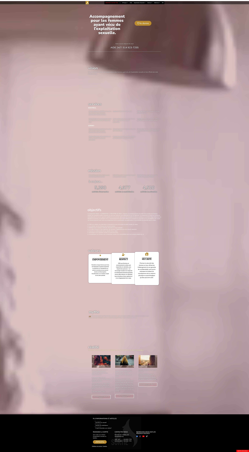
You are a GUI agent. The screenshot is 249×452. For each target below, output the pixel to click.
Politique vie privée (97, 446)
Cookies (105, 446)
